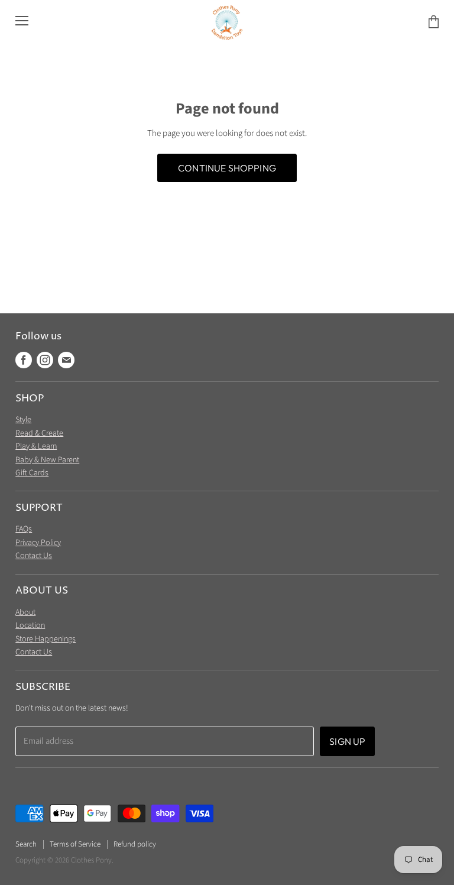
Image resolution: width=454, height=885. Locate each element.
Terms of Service (75, 844)
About (25, 612)
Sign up (347, 741)
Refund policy (135, 844)
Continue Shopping (227, 168)
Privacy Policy (38, 543)
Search (26, 844)
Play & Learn (36, 446)
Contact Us (33, 556)
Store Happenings (45, 639)
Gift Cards (31, 473)
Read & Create (39, 433)
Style (23, 420)
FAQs (23, 529)
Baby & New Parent (47, 460)
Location (30, 625)
